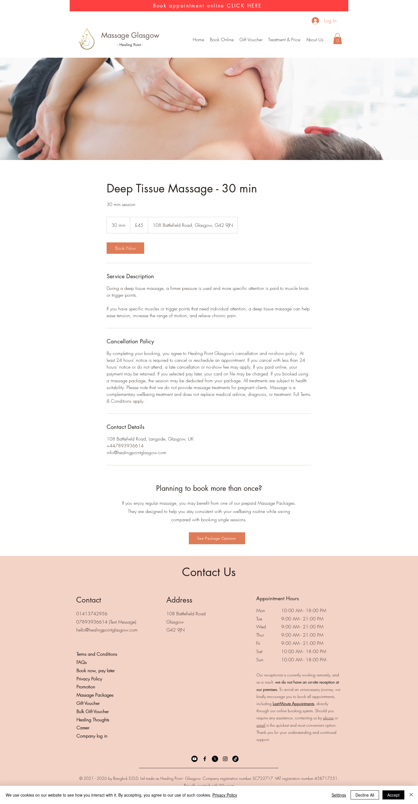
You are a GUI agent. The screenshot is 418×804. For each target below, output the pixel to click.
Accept (393, 795)
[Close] (411, 794)
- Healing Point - (130, 44)
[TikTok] (235, 759)
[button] (284, 39)
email (260, 725)
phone (328, 717)
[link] (125, 248)
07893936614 (91, 622)
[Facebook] (205, 759)
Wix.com (226, 785)
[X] (215, 759)
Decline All (364, 795)
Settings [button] (339, 795)
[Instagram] (225, 759)
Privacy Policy (224, 795)
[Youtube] (194, 759)
